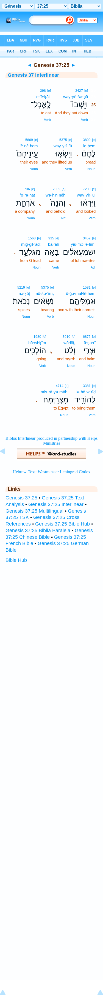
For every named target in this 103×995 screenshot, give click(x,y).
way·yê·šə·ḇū (75, 96)
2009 (56, 189)
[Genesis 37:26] (96, 463)
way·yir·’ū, (86, 195)
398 (43, 91)
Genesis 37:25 (21, 498)
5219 (21, 287)
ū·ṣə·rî (90, 342)
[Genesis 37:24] (7, 463)
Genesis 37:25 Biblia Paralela (37, 530)
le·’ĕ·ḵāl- (43, 96)
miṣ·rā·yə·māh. (54, 391)
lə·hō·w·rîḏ (86, 391)
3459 (87, 238)
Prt (63, 218)
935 (51, 238)
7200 (87, 189)
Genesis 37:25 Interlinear (55, 504)
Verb (84, 120)
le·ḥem (89, 145)
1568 (32, 238)
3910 (66, 337)
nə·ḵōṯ (24, 293)
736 (27, 189)
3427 (79, 91)
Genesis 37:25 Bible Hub (62, 524)
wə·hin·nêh (55, 195)
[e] (86, 91)
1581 (87, 287)
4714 (59, 386)
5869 (29, 140)
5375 (63, 140)
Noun (91, 169)
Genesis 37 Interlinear (33, 75)
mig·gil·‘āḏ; (31, 244)
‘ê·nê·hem (29, 145)
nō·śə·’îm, (45, 293)
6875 (87, 337)
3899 (87, 140)
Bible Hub (16, 560)
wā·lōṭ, (69, 342)
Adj (93, 267)
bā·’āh (53, 244)
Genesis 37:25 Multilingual (34, 511)
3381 (87, 386)
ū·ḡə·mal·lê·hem (81, 293)
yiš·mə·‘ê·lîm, (83, 244)
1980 (37, 337)
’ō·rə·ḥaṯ (27, 195)
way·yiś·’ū (63, 145)
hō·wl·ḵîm (37, 342)
